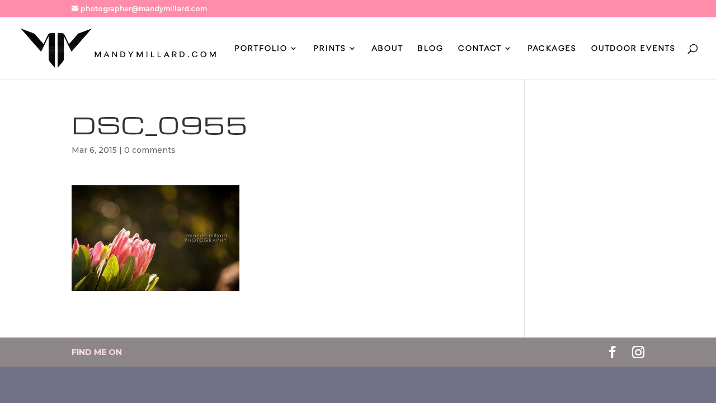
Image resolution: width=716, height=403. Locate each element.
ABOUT (387, 48)
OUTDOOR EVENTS (633, 48)
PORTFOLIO (261, 48)
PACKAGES (552, 48)
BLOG (431, 48)
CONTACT (480, 48)
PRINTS (329, 48)
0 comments (150, 150)
